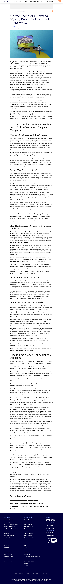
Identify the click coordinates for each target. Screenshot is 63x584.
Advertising (26, 563)
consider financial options (18, 84)
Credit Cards (39, 1)
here (47, 580)
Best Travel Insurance (8, 558)
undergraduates (15, 77)
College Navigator (15, 468)
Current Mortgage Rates (9, 519)
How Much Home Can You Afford (11, 524)
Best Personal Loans (28, 526)
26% (43, 235)
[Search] (2, 1)
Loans (26, 1)
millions (15, 67)
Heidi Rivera (15, 26)
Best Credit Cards (7, 531)
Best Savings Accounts (9, 535)
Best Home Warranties (29, 537)
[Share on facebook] (47, 520)
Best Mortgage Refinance (9, 526)
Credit (14, 1)
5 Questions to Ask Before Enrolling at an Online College (26, 503)
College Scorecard (30, 468)
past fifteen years (20, 75)
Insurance (20, 1)
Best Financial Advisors (29, 540)
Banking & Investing (49, 1)
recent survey (15, 306)
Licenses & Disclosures (29, 561)
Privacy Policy (27, 552)
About (25, 545)
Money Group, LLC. (25, 573)
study (46, 142)
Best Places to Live (8, 554)
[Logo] (6, 1)
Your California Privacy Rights (30, 558)
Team (25, 549)
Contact (26, 547)
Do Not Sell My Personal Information (32, 556)
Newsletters (6, 545)
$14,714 (21, 325)
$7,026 (36, 325)
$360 (43, 331)
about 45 (36, 363)
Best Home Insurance (28, 533)
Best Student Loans (28, 519)
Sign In (60, 1)
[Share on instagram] (52, 520)
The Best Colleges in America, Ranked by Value (24, 500)
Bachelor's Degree (21, 11)
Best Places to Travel (8, 556)
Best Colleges (7, 549)
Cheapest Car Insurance (29, 531)
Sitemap (26, 565)
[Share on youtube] (54, 520)
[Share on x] (49, 520)
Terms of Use (27, 554)
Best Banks (6, 533)
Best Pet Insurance (8, 561)
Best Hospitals (7, 552)
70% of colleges (29, 96)
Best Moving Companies (9, 537)
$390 (29, 333)
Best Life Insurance (28, 535)
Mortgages (32, 1)
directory (13, 418)
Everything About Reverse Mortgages (12, 528)
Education (12, 11)
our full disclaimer (46, 577)
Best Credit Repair (28, 524)
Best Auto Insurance (28, 528)
